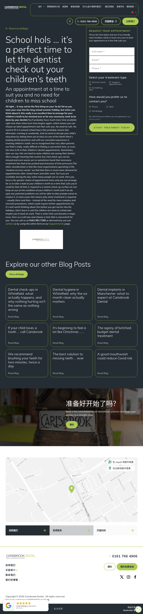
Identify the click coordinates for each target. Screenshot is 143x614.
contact (9, 223)
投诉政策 (58, 608)
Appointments (56, 223)
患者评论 (120, 6)
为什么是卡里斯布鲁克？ (92, 6)
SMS (111, 107)
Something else (96, 89)
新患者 (65, 6)
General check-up (98, 83)
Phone (95, 107)
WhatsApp (97, 111)
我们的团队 (109, 6)
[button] (41, 6)
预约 (110, 566)
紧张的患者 (75, 6)
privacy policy (94, 119)
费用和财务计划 (53, 6)
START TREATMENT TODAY (112, 127)
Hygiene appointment (115, 83)
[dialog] (138, 609)
